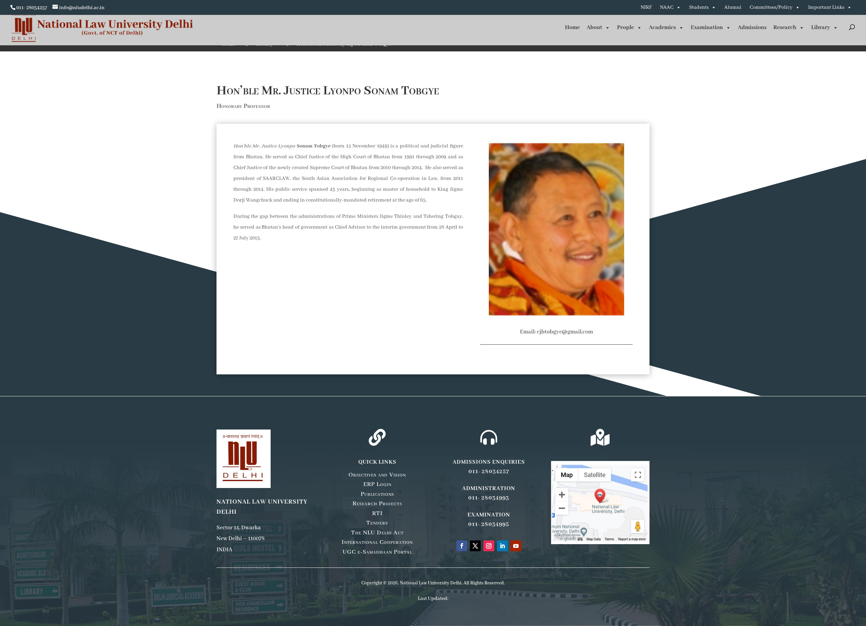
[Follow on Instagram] (488, 545)
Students (699, 7)
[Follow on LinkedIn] (502, 545)
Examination (707, 27)
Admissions (752, 27)
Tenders (377, 523)
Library (820, 27)
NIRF (646, 7)
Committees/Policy (771, 7)
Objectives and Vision (377, 475)
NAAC (667, 7)
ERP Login (377, 484)
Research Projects (377, 503)
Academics (662, 27)
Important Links (826, 7)
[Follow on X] (475, 545)
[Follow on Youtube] (515, 545)
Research (784, 27)
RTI (377, 513)
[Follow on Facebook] (461, 545)
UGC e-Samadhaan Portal (377, 552)
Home (572, 27)
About (594, 27)
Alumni (733, 7)
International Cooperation (377, 542)
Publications (377, 494)
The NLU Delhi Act (377, 532)
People (625, 27)
